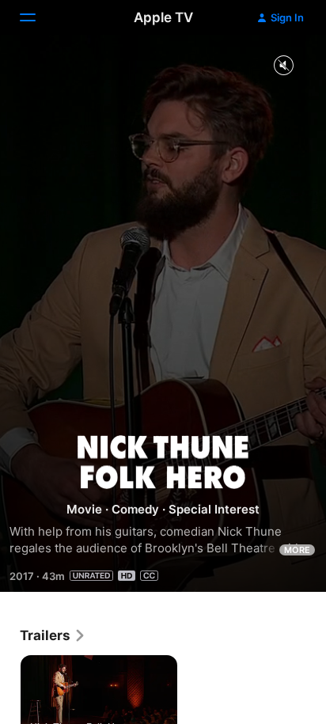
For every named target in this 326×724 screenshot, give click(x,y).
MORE (297, 549)
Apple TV (163, 17)
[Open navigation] (37, 17)
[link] (53, 635)
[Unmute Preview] (283, 66)
